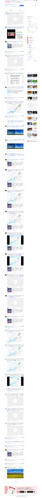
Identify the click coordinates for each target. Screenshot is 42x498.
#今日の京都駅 (13, 26)
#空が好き (23, 126)
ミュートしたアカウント (35, 5)
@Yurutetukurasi (11, 84)
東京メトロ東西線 (29, 106)
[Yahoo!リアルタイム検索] (9, 1)
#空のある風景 (15, 126)
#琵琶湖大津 (21, 120)
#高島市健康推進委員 (11, 155)
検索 (22, 5)
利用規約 (22, 495)
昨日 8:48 (25, 114)
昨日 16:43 (25, 53)
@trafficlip (13, 391)
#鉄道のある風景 (17, 468)
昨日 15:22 (25, 71)
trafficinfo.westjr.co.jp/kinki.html (12, 56)
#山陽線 (11, 27)
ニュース (13, 4)
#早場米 (14, 468)
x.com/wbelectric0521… (9, 171)
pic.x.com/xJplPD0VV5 (16, 255)
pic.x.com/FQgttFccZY (18, 191)
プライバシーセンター (19, 495)
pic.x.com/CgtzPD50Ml (9, 297)
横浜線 (32, 106)
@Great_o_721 (11, 95)
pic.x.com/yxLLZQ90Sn (9, 361)
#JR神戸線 (21, 26)
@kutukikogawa (11, 137)
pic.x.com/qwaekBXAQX (21, 468)
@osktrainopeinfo (13, 443)
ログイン (15, 2)
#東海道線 (23, 73)
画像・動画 (11, 10)
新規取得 (19, 1)
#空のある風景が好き (19, 126)
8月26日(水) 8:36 (24, 209)
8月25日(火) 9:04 (24, 479)
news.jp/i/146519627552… (10, 390)
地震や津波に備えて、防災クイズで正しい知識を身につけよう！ (11, 0)
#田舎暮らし (15, 155)
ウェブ (5, 4)
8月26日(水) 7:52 (24, 328)
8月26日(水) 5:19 (24, 372)
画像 (7, 4)
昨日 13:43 (25, 85)
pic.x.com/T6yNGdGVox (20, 103)
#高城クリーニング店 (21, 155)
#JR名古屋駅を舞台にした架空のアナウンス (14, 120)
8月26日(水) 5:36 (24, 343)
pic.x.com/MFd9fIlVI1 (19, 170)
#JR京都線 (17, 26)
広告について (24, 495)
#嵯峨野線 (14, 27)
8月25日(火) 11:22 (24, 465)
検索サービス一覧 (28, 495)
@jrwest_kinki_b (16, 24)
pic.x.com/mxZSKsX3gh (16, 276)
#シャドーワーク (11, 122)
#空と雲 (13, 126)
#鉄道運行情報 (19, 388)
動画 (8, 4)
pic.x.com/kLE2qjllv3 (17, 56)
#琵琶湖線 (13, 441)
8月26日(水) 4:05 (24, 421)
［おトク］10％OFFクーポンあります (20, 2)
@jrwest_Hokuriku (18, 89)
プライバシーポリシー (14, 495)
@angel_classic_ (14, 123)
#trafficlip (16, 388)
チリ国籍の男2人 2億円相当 (34, 0)
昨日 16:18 (25, 67)
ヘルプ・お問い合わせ (33, 495)
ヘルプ (28, 0)
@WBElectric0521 (16, 43)
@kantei (9, 119)
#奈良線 (12, 27)
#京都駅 (20, 27)
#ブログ (17, 155)
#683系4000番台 (11, 468)
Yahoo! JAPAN (26, 0)
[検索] (36, 0)
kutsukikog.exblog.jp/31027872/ (11, 125)
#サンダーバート (10, 126)
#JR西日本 (22, 13)
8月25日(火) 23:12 (24, 444)
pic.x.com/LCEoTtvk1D (17, 410)
